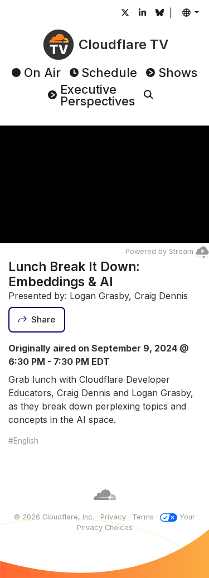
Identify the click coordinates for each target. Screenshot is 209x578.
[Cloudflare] (104, 506)
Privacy (113, 517)
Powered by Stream (159, 251)
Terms (143, 517)
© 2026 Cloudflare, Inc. (54, 517)
